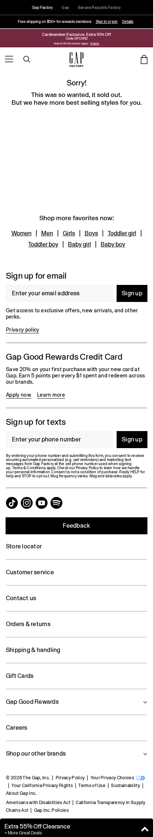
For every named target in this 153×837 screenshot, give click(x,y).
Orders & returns (28, 624)
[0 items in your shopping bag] (144, 59)
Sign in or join (107, 22)
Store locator (24, 546)
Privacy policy (22, 330)
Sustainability (125, 785)
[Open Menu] (8, 59)
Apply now (18, 395)
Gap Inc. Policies (51, 810)
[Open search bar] (27, 59)
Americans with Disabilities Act (38, 802)
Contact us (21, 598)
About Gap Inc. (21, 793)
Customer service (30, 572)
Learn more (51, 395)
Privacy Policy (70, 777)
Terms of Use (91, 785)
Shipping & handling (33, 649)
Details (127, 22)
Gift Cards (19, 675)
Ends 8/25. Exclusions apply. (71, 43)
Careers (16, 727)
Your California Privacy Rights (42, 785)
